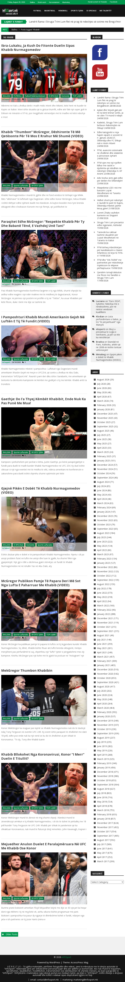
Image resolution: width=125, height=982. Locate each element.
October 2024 (104, 473)
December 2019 (105, 720)
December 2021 (105, 618)
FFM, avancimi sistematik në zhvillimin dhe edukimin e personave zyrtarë (110, 153)
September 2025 (105, 426)
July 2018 (101, 793)
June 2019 (102, 746)
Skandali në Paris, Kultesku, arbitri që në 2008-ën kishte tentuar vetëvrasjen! (108, 345)
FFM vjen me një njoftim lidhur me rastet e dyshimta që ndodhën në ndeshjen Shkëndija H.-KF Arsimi (109, 168)
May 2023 (102, 545)
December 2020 (105, 669)
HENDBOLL (63, 10)
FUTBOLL (37, 10)
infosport (6, 99)
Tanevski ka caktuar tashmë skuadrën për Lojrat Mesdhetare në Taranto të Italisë (108, 236)
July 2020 (101, 690)
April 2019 (102, 754)
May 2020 (102, 699)
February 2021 (104, 660)
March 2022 (103, 605)
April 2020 (102, 703)
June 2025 (102, 439)
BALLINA (6, 96)
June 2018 (102, 797)
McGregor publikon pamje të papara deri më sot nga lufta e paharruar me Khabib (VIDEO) (40, 583)
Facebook (113, 2)
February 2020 (104, 712)
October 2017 (104, 831)
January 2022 (103, 614)
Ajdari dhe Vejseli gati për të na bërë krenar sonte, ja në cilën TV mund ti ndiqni (110, 113)
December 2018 (105, 771)
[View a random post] (121, 23)
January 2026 (103, 409)
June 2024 (102, 490)
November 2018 (105, 776)
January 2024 (103, 511)
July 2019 (101, 741)
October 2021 (104, 626)
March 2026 (103, 400)
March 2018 (103, 810)
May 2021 (102, 648)
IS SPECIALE (91, 10)
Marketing (66, 2)
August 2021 (103, 635)
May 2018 (102, 801)
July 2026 (101, 383)
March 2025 (103, 452)
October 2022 (104, 575)
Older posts (11, 934)
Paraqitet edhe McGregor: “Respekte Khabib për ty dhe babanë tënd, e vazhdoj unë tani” (42, 223)
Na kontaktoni (54, 2)
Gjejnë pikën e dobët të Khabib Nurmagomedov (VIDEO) (40, 490)
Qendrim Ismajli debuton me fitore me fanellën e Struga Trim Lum (109, 275)
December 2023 (105, 516)
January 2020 (103, 716)
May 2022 (102, 597)
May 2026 (102, 392)
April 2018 (102, 805)
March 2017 (103, 861)
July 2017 (101, 844)
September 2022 (105, 579)
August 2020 (103, 686)
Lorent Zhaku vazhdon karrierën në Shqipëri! (108, 214)
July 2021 (101, 639)
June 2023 (102, 541)
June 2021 (102, 643)
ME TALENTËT (106, 10)
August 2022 (103, 584)
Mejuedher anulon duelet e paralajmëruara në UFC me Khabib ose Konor (43, 846)
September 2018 (105, 784)
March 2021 (103, 656)
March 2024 (103, 503)
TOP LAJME (77, 96)
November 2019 (105, 724)
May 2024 (102, 494)
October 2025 (104, 422)
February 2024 (104, 507)
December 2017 (105, 823)
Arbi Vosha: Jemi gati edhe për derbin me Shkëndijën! (110, 179)
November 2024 (105, 469)
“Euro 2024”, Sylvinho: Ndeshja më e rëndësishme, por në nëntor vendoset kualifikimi (108, 307)
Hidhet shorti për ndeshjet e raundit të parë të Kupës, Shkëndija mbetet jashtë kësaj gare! (110, 204)
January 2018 (103, 818)
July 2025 (101, 435)
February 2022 (104, 609)
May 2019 (102, 750)
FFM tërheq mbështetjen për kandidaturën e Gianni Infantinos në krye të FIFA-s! (110, 251)
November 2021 (105, 622)
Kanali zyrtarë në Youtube (97, 2)
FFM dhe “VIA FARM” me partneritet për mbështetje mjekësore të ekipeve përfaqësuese (110, 264)
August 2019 (103, 737)
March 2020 (103, 707)
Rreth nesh (42, 2)
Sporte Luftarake (21, 185)
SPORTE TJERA (77, 10)
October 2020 (104, 678)
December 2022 (105, 567)
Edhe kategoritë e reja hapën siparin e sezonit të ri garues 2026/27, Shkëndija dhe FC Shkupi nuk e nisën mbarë (109, 138)
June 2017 (102, 848)
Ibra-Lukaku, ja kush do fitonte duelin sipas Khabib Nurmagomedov (38, 47)
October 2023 (104, 524)
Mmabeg (101, 354)
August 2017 (103, 840)
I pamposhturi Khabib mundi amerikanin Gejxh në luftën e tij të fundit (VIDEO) (43, 319)
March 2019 (103, 759)
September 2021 (105, 631)
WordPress (55, 962)
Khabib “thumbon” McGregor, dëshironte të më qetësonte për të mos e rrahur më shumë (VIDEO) (42, 134)
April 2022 (102, 601)
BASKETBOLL (49, 10)
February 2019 (104, 763)
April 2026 (102, 396)
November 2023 (105, 520)
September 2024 (105, 477)
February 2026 (104, 405)
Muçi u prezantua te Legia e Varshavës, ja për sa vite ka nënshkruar (108, 333)
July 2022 (101, 588)
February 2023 (104, 558)
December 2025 (105, 413)
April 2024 (102, 498)
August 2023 (103, 533)
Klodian (100, 316)
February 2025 (104, 456)
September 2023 (105, 528)
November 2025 (105, 417)
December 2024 (105, 464)
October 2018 (104, 780)
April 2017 (102, 857)
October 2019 (104, 729)
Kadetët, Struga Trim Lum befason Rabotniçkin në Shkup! (110, 125)
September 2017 (105, 835)
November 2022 (105, 571)
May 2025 (102, 443)
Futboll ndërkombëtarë (35, 96)
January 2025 (103, 460)
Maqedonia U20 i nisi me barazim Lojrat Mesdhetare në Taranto (109, 190)
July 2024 (101, 486)
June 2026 (102, 388)
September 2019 (105, 733)
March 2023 (103, 554)
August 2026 (103, 379)
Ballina (32, 2)
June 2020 (102, 695)
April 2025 (102, 447)
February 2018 (104, 814)
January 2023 (103, 562)
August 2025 (103, 430)
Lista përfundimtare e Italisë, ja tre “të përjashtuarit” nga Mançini (108, 320)
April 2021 (102, 652)
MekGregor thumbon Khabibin (26, 670)
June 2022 (102, 592)
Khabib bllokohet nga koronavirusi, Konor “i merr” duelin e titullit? (42, 756)
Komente (65, 96)
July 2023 (101, 537)
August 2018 (103, 788)
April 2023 (102, 550)
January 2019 (103, 767)
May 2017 (102, 852)
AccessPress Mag (79, 962)
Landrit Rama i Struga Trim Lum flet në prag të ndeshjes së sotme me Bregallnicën (110, 101)
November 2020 (105, 673)
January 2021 (103, 665)
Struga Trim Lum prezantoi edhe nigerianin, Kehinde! (110, 224)
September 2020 (105, 682)
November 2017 (105, 827)
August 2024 (103, 481)
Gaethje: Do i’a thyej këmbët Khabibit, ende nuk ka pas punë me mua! (43, 401)
